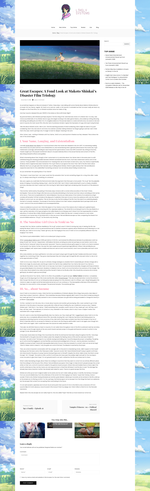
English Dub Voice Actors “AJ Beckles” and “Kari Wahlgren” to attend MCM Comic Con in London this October (117, 77)
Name (22, 469)
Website (77, 469)
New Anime (62, 27)
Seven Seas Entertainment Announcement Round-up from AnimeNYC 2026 (115, 57)
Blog (97, 27)
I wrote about (32, 240)
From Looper (30, 299)
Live (91, 27)
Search (106, 41)
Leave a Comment (39, 100)
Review (83, 27)
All (22, 432)
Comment (23, 452)
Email (49, 469)
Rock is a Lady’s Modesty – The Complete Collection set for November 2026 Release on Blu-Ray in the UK (117, 85)
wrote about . (33, 145)
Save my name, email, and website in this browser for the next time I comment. (46, 477)
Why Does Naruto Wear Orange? (86, 436)
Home (53, 27)
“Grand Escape (63, 278)
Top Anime (73, 27)
